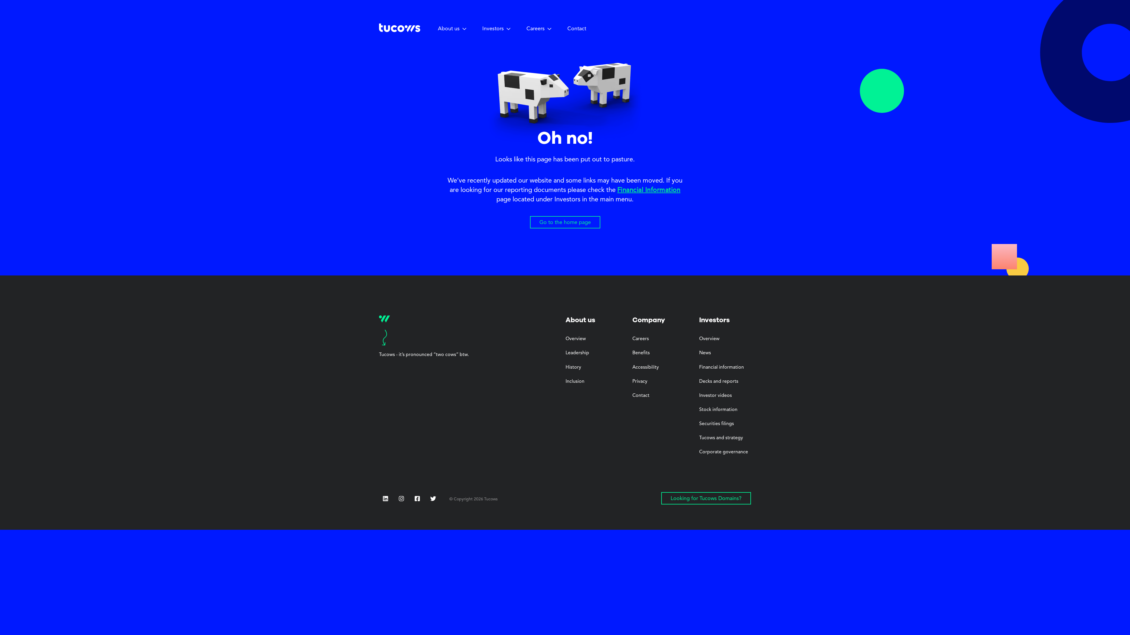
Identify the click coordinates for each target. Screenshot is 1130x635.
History (573, 367)
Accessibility (645, 367)
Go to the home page (565, 222)
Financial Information (649, 190)
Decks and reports (718, 381)
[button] (452, 29)
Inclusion (575, 381)
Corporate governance (723, 452)
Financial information (721, 367)
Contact (576, 28)
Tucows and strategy (721, 438)
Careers (640, 339)
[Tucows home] (399, 29)
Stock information (718, 409)
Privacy (639, 381)
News (705, 353)
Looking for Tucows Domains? (706, 498)
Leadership (577, 353)
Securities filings (716, 424)
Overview (576, 339)
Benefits (641, 353)
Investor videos (715, 395)
